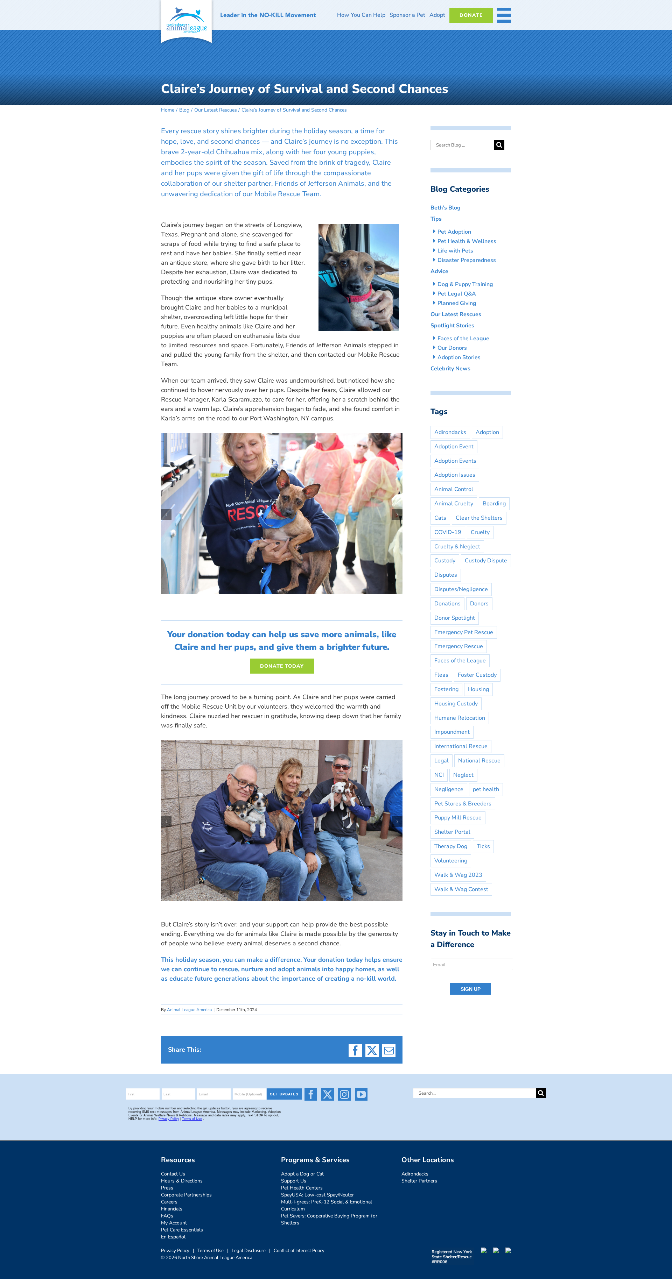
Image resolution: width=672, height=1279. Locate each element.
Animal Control (453, 489)
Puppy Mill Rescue (458, 818)
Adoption (487, 432)
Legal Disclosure (249, 1251)
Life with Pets (455, 251)
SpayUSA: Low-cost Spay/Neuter (317, 1195)
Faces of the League (463, 338)
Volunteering (450, 861)
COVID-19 (447, 532)
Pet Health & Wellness (467, 241)
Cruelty (480, 532)
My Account (174, 1223)
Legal (441, 761)
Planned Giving (457, 303)
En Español (173, 1237)
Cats (440, 518)
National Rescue (479, 761)
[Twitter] (327, 1094)
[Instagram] (344, 1094)
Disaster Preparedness (467, 260)
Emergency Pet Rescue (463, 632)
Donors (479, 603)
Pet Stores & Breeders (462, 804)
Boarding (494, 503)
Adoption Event (454, 446)
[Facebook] (310, 1094)
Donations (447, 603)
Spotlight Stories (452, 325)
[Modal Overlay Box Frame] (472, 977)
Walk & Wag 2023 (458, 875)
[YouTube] (361, 1094)
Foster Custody (477, 675)
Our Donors (452, 348)
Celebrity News (450, 368)
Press (167, 1188)
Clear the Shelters (479, 518)
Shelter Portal (452, 832)
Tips (436, 219)
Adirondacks (450, 432)
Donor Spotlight (454, 618)
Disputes (445, 575)
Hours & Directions (182, 1181)
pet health (486, 789)
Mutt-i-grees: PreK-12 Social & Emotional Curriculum (326, 1205)
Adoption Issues (454, 475)
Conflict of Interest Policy (299, 1251)
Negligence (448, 789)
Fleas (441, 675)
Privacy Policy (175, 1251)
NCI (439, 775)
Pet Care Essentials (182, 1230)
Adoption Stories (459, 357)
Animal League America (189, 1009)
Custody (444, 560)
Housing (478, 689)
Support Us (293, 1181)
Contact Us (173, 1174)
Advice (439, 271)
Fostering (446, 689)
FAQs (167, 1216)
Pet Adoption (454, 232)
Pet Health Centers (302, 1188)
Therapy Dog (450, 846)
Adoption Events (455, 461)
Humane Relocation (459, 718)
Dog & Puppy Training (465, 284)
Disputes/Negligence (461, 589)
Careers (169, 1202)
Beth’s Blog (445, 208)
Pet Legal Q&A (457, 294)
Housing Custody (456, 704)
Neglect (463, 775)
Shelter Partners (419, 1181)
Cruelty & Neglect (457, 546)
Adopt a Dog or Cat (302, 1174)
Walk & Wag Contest (461, 889)
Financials (171, 1209)
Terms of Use (210, 1251)
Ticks (483, 846)
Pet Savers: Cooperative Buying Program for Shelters (329, 1219)
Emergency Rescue (458, 646)
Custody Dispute (486, 560)
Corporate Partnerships (186, 1195)
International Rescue (461, 746)
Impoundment (452, 732)
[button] (166, 514)
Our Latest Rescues (455, 314)
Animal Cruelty (453, 503)
